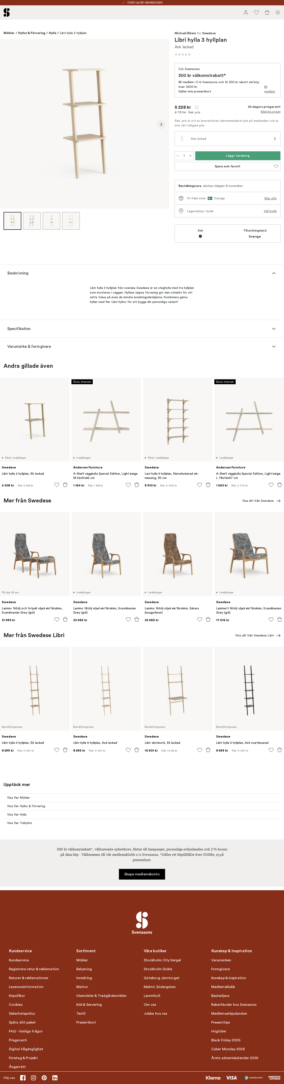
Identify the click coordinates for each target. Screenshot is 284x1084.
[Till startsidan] (7, 12)
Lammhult (152, 996)
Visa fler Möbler (18, 797)
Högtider (218, 1031)
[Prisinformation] (197, 107)
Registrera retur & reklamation (34, 969)
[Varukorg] (267, 12)
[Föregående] (8, 124)
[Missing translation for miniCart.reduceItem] (178, 155)
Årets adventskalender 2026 (234, 1058)
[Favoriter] (256, 12)
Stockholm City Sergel (162, 960)
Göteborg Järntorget (161, 978)
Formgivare (220, 969)
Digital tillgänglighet (26, 1049)
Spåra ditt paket (22, 1022)
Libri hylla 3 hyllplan (73, 33)
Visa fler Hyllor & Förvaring (26, 806)
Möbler (9, 33)
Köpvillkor (17, 996)
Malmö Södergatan (160, 987)
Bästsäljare (220, 996)
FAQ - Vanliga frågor (26, 1031)
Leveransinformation (26, 987)
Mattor (82, 987)
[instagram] (33, 1077)
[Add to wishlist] (56, 485)
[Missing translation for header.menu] (277, 12)
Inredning (84, 978)
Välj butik (270, 211)
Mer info (270, 198)
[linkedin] (54, 1077)
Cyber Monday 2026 (228, 1049)
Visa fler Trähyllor (19, 823)
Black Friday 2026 (226, 1040)
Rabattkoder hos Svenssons (234, 1005)
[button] (183, 54)
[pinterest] (44, 1077)
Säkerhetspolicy (22, 1014)
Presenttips (220, 1022)
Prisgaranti (18, 1040)
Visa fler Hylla (17, 814)
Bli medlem (269, 89)
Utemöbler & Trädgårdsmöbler (101, 996)
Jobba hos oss (155, 1014)
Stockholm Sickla (158, 969)
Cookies (15, 1005)
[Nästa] (161, 124)
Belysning (84, 969)
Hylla (53, 33)
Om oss (150, 1005)
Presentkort (86, 1022)
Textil (81, 1014)
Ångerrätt (17, 1067)
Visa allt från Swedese (258, 500)
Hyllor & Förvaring (31, 33)
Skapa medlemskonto (142, 874)
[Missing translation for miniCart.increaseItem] (190, 155)
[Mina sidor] (246, 12)
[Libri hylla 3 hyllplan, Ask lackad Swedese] (84, 123)
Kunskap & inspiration (228, 978)
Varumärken (221, 960)
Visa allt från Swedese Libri (254, 635)
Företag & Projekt (23, 1058)
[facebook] (23, 1077)
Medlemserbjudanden (229, 1014)
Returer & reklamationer (28, 978)
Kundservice (19, 960)
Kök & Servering (89, 1005)
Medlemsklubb (223, 987)
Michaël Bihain (185, 33)
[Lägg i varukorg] (65, 484)
